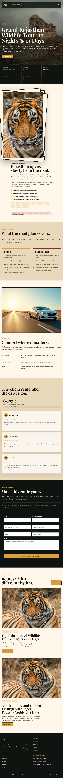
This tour (35, 741)
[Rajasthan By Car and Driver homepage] (5, 5)
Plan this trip (16, 4)
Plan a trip (4, 758)
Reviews (4, 764)
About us (4, 761)
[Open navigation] (58, 5)
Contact (4, 767)
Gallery (35, 747)
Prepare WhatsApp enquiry (31, 556)
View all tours (55, 582)
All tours (35, 750)
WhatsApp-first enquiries (40, 761)
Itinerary (35, 744)
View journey (7, 651)
